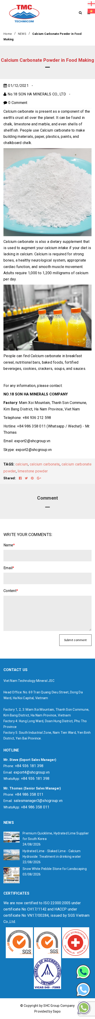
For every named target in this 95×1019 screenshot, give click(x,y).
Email (8, 568)
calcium (21, 464)
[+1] (39, 478)
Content (10, 591)
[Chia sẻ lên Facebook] (21, 478)
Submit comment (75, 640)
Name (9, 545)
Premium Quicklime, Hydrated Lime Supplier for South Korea (56, 836)
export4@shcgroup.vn (32, 772)
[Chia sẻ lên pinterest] (33, 478)
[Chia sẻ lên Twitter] (27, 478)
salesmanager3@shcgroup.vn (38, 800)
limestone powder (33, 471)
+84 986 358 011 (29, 794)
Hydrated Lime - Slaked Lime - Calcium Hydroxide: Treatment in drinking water (52, 853)
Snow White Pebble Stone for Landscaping (55, 869)
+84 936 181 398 (29, 766)
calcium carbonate (45, 464)
